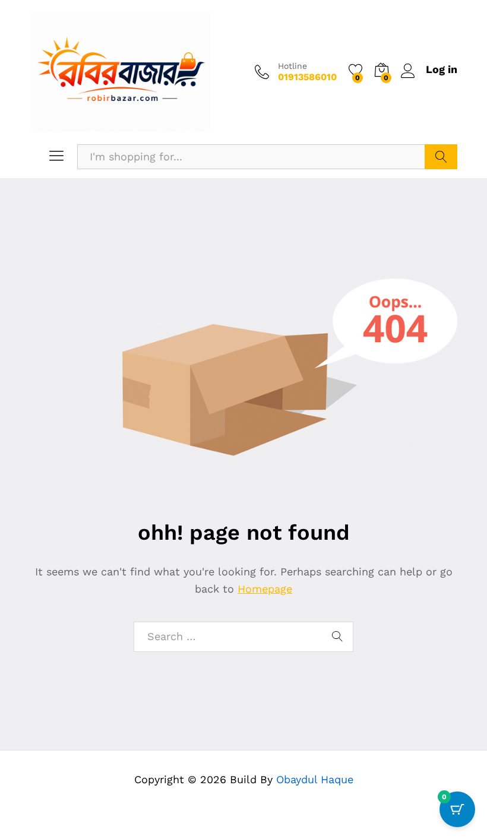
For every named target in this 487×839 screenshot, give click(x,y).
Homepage (265, 588)
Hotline (292, 66)
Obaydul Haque (314, 779)
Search (441, 156)
